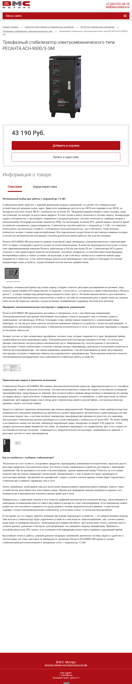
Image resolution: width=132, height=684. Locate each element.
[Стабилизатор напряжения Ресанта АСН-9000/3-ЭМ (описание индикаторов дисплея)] (12, 281)
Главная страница (10, 27)
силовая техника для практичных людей (66, 665)
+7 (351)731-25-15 (117, 3)
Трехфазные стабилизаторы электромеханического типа (28, 31)
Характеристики (45, 186)
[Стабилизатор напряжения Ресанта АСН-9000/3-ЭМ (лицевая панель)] (12, 451)
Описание (15, 186)
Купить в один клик (66, 157)
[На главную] (16, 4)
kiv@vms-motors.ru (117, 6)
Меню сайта (13, 16)
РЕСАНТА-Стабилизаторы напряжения (97, 27)
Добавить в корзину (66, 145)
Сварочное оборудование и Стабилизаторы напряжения (49, 27)
